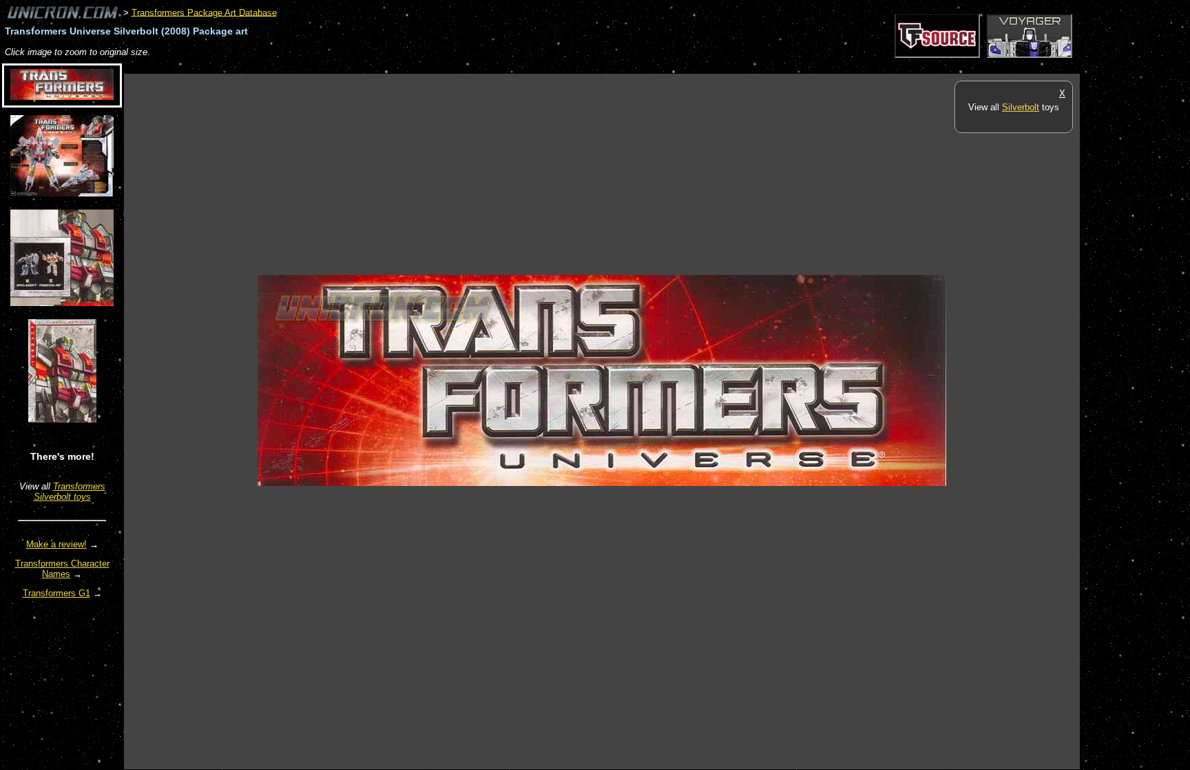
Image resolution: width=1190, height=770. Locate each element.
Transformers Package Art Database (204, 12)
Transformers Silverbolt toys (69, 491)
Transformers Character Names (62, 568)
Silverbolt (1020, 107)
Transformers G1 (56, 593)
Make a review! (56, 544)
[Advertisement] (374, 66)
